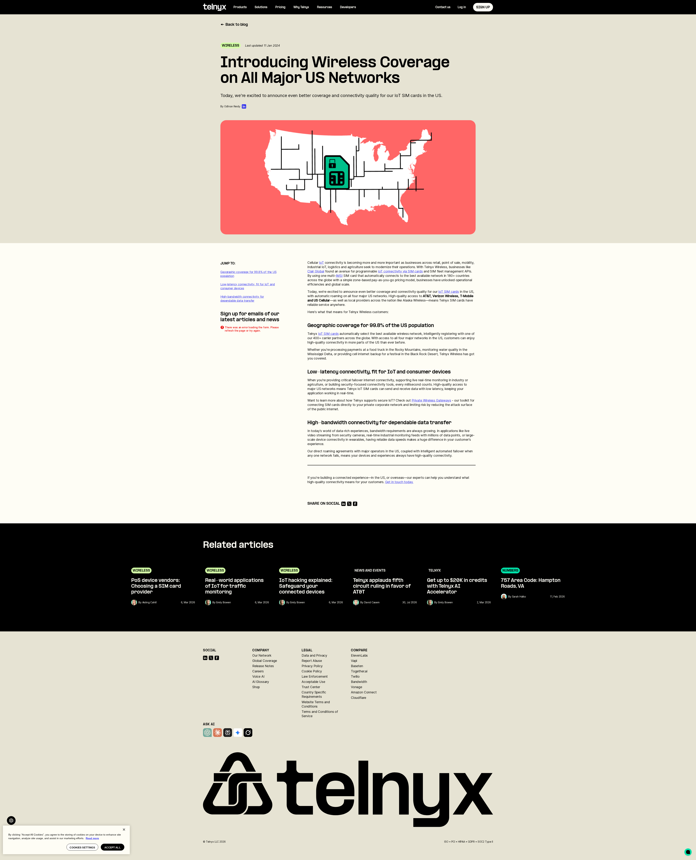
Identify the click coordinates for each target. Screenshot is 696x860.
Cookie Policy (312, 671)
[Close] (124, 830)
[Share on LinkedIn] (343, 504)
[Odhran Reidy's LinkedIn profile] (244, 106)
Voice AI (258, 676)
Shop (256, 687)
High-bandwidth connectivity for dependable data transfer (242, 298)
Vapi (354, 661)
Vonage (356, 687)
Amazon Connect (363, 692)
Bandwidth (359, 682)
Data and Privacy (314, 655)
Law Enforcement (315, 676)
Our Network (261, 655)
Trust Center (311, 687)
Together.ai (359, 671)
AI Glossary (260, 682)
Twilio (355, 676)
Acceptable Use (313, 682)
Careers (258, 671)
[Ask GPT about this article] (11, 820)
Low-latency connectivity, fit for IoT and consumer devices (247, 286)
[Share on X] (349, 504)
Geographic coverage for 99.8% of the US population (248, 274)
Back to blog (236, 25)
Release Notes (263, 666)
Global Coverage (264, 661)
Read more (92, 838)
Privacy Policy (312, 666)
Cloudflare (358, 698)
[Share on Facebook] (355, 504)
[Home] (214, 7)
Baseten (357, 666)
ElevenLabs (359, 655)
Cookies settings (82, 847)
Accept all (112, 847)
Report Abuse (312, 661)
